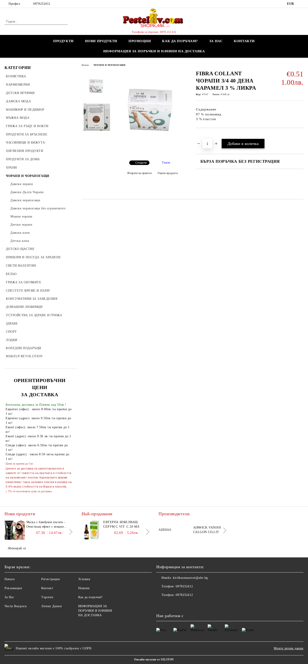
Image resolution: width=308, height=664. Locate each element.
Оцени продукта (168, 173)
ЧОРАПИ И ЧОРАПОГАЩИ (110, 65)
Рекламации (13, 588)
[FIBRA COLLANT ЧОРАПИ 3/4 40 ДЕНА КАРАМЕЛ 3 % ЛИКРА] (152, 153)
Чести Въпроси (16, 606)
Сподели (141, 162)
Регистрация (50, 579)
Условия (84, 579)
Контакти (244, 41)
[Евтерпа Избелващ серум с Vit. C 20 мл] (92, 530)
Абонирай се (17, 548)
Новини (84, 588)
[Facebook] (301, 3)
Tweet (166, 162)
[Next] (70, 532)
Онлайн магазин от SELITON (154, 659)
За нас (216, 41)
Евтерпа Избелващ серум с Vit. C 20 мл (121, 524)
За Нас (9, 597)
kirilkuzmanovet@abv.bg (190, 577)
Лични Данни (51, 606)
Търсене (47, 597)
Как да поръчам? (180, 41)
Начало (85, 65)
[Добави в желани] (204, 135)
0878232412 (41, 3)
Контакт (47, 588)
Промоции (140, 41)
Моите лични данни (288, 648)
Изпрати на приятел (139, 173)
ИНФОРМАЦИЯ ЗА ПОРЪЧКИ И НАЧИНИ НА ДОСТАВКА (154, 51)
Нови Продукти (101, 41)
